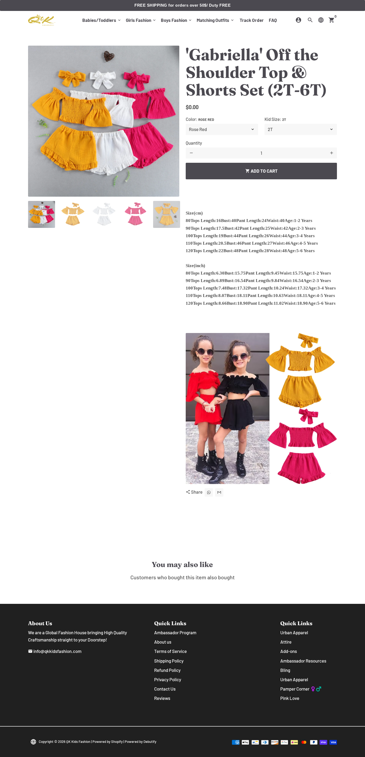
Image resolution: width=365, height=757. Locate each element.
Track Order (252, 20)
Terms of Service (170, 651)
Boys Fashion (176, 20)
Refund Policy (167, 670)
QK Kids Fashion (78, 741)
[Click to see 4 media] (135, 214)
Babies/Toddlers (102, 20)
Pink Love (289, 698)
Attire (286, 641)
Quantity (194, 142)
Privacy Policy (167, 679)
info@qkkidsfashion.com (54, 651)
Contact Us (165, 688)
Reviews (162, 698)
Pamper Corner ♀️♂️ (300, 688)
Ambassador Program (175, 632)
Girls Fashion (141, 20)
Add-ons (288, 651)
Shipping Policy (169, 660)
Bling (285, 670)
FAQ (273, 20)
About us (162, 641)
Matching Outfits (216, 20)
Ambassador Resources (303, 660)
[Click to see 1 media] (41, 214)
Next (171, 121)
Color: (200, 119)
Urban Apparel (294, 632)
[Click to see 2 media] (72, 214)
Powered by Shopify (107, 741)
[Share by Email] (219, 492)
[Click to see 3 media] (104, 214)
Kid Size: (275, 119)
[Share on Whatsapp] (209, 492)
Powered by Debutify (140, 741)
